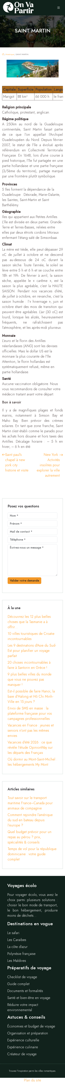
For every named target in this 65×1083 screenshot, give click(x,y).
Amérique (10, 54)
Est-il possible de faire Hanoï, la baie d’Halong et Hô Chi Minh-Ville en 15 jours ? (31, 696)
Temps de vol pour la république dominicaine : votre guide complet (32, 854)
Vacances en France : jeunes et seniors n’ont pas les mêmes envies (31, 730)
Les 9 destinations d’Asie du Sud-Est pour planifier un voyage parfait (32, 650)
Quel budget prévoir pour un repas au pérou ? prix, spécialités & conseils (29, 837)
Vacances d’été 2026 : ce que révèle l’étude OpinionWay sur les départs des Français (30, 747)
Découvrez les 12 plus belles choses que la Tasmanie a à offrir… (29, 622)
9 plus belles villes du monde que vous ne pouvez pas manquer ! (29, 679)
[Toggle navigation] (58, 7)
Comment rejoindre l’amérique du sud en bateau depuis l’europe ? (30, 820)
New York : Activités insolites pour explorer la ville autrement (48, 465)
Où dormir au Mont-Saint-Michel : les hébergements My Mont (32, 762)
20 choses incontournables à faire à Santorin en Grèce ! (29, 665)
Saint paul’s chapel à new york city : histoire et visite (16, 462)
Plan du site (32, 1080)
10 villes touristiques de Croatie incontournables (31, 636)
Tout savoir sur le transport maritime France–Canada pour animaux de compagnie (30, 803)
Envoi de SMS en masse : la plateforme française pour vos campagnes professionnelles (30, 713)
